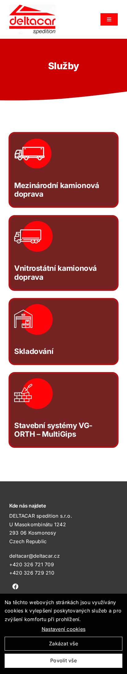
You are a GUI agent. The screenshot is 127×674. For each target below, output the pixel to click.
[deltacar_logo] (32, 7)
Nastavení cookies (63, 629)
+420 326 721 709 (31, 564)
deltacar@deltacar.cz (34, 556)
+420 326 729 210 (31, 573)
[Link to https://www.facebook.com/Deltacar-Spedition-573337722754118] (63, 587)
